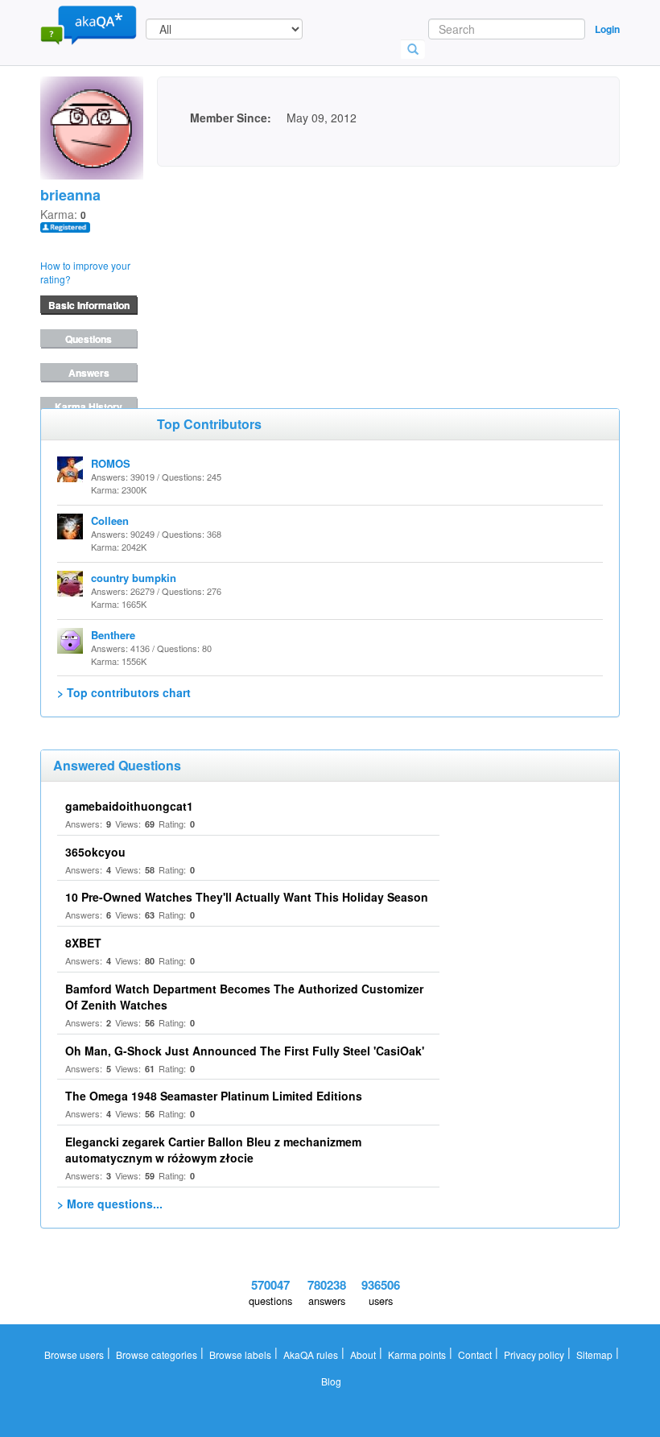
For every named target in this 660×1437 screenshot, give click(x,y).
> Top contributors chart (124, 692)
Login (607, 29)
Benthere (113, 634)
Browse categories (156, 1354)
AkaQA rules (310, 1354)
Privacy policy (534, 1354)
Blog (331, 1381)
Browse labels (240, 1354)
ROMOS (110, 463)
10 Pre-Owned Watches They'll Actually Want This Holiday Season (246, 897)
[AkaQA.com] (88, 24)
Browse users (74, 1354)
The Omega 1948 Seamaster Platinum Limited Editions (213, 1096)
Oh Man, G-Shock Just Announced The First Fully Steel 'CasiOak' (244, 1051)
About (363, 1354)
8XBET (83, 943)
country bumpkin (133, 577)
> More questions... (110, 1203)
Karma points (417, 1354)
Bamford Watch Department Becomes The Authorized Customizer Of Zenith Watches (244, 997)
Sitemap (594, 1354)
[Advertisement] (277, 267)
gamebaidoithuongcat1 (129, 806)
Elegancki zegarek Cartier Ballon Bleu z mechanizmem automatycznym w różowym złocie (213, 1149)
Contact (475, 1354)
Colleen (110, 520)
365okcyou (95, 852)
